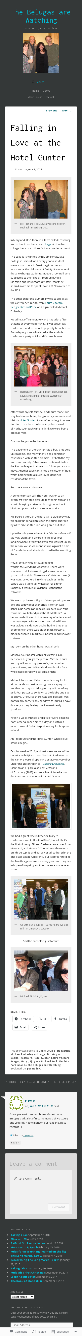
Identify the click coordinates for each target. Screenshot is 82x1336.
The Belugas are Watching (41, 16)
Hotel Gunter (27, 420)
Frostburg (26, 1058)
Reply (15, 1142)
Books (46, 90)
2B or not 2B (19, 1239)
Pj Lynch (35, 1061)
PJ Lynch (30, 1101)
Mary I (24, 1061)
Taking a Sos (19, 1235)
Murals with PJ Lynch (24, 1247)
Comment (58, 1207)
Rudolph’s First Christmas (28, 1272)
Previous (50, 110)
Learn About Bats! (23, 1276)
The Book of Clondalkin (26, 1281)
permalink (33, 1068)
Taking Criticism (21, 1268)
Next (66, 110)
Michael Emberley (22, 1054)
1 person (28, 1135)
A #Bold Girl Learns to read (29, 1243)
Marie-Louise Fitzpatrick (41, 97)
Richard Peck (28, 307)
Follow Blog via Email (28, 1307)
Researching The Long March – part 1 (35, 1260)
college (47, 244)
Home (35, 90)
